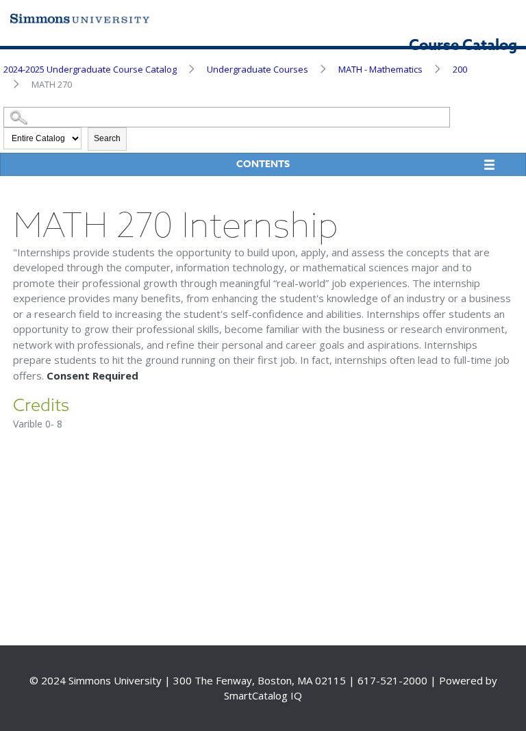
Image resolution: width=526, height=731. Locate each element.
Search (107, 138)
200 (460, 69)
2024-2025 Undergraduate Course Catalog (90, 69)
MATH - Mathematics (380, 69)
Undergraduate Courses (257, 69)
